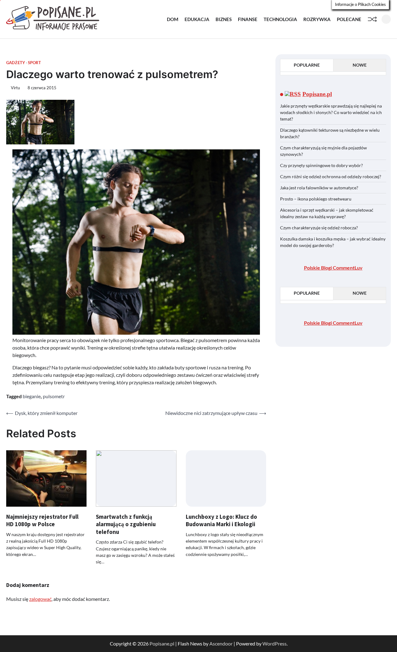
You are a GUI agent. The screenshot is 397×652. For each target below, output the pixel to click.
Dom (172, 19)
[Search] (386, 19)
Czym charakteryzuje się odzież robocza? (319, 227)
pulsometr (54, 396)
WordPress (274, 643)
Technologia (280, 19)
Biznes (224, 19)
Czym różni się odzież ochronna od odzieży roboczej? (331, 176)
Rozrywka (317, 19)
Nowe (360, 65)
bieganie (32, 396)
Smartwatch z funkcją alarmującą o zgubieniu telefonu (126, 524)
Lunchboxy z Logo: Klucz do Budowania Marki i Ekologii (221, 520)
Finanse (247, 19)
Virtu (15, 88)
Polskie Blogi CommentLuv (333, 268)
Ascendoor (221, 643)
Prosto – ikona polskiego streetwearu (315, 198)
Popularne (307, 65)
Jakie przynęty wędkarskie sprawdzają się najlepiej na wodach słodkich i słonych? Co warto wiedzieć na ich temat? (331, 112)
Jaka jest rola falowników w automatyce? (319, 187)
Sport (34, 62)
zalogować (40, 599)
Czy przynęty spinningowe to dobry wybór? (321, 165)
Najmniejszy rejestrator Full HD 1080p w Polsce (42, 520)
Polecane (349, 19)
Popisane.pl (317, 94)
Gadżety (15, 62)
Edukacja (197, 19)
